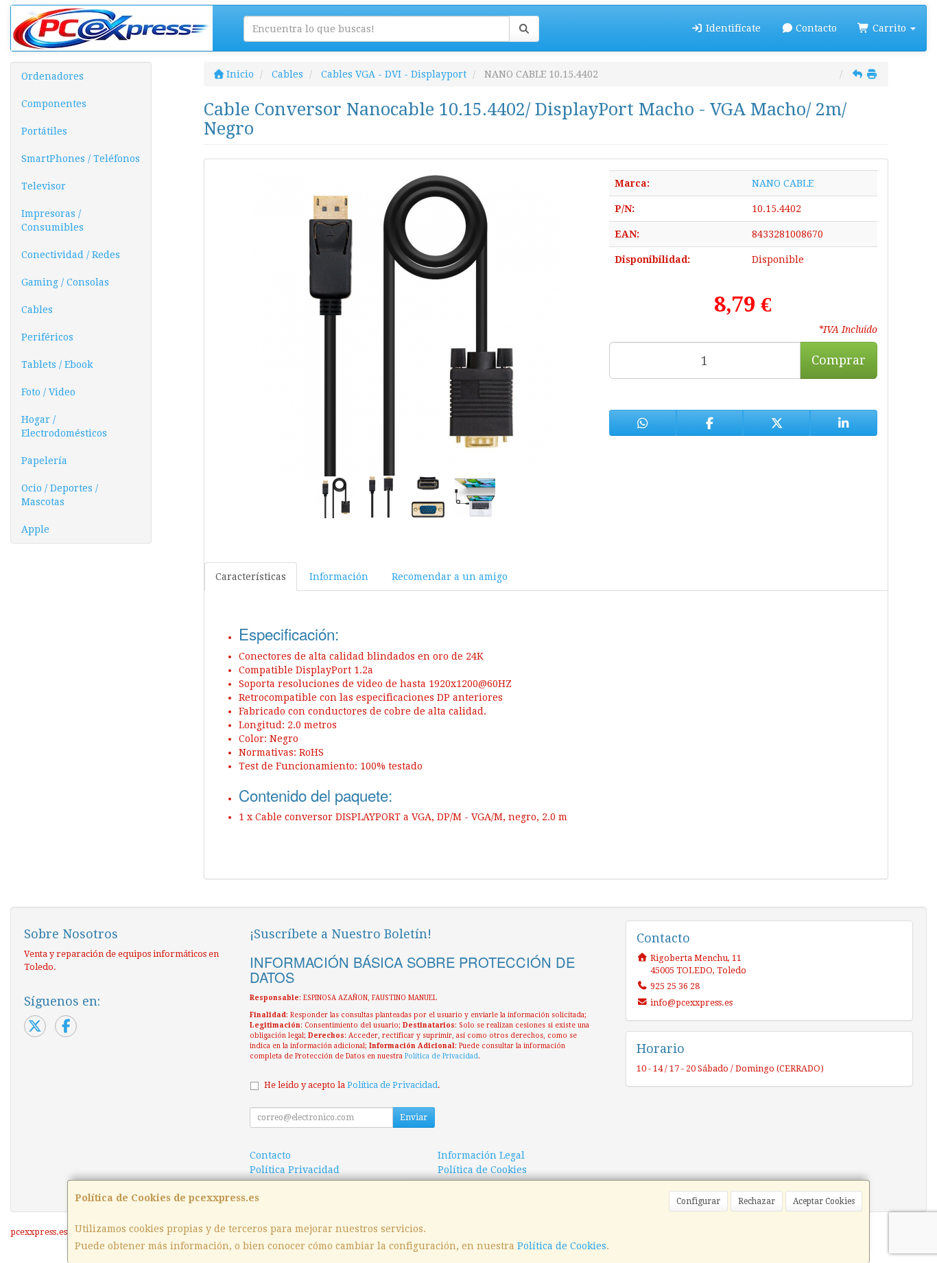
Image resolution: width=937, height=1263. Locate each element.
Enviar (413, 1117)
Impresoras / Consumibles (52, 220)
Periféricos (47, 337)
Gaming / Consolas (65, 282)
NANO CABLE (783, 183)
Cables (37, 309)
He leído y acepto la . (352, 1085)
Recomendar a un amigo (450, 576)
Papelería (44, 460)
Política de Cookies (561, 1245)
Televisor (43, 186)
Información (338, 576)
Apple (35, 529)
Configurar (698, 1201)
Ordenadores (52, 76)
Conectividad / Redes (70, 254)
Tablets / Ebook (57, 364)
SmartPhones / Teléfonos (80, 158)
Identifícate (732, 28)
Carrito (889, 28)
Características (250, 576)
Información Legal (481, 1155)
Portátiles (44, 131)
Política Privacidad (295, 1169)
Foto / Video (48, 391)
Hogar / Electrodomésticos (64, 426)
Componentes (53, 103)
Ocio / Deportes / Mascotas (59, 495)
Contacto (815, 28)
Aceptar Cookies (824, 1201)
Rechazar (756, 1201)
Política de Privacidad (441, 1056)
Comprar (838, 360)
